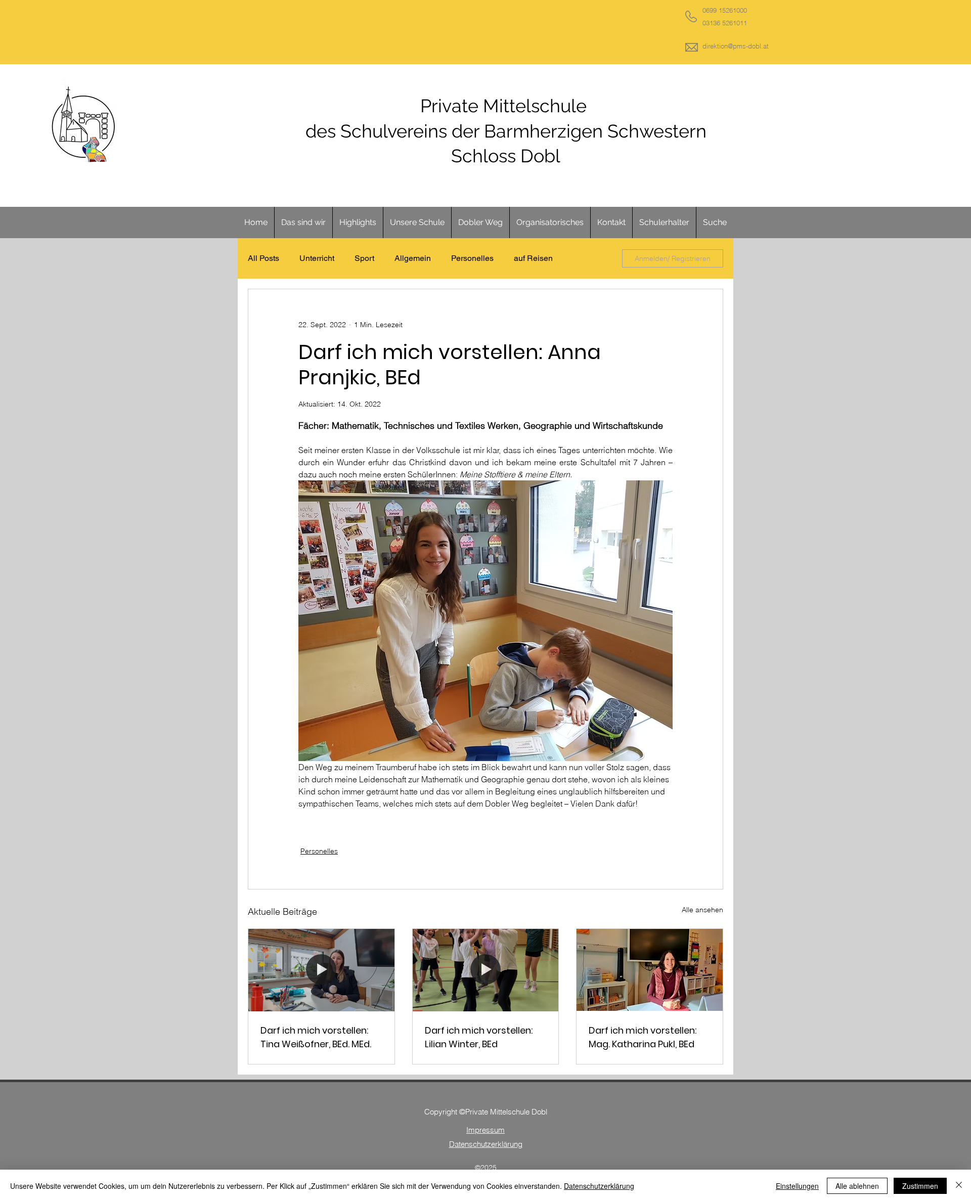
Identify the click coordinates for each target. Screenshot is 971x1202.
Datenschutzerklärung (599, 1186)
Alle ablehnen (857, 1186)
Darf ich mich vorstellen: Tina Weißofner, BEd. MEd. (315, 1037)
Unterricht (316, 258)
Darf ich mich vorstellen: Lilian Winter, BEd (479, 1037)
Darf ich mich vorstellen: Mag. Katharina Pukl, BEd (642, 1037)
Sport (364, 258)
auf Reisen (533, 258)
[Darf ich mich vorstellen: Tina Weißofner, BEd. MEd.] (321, 970)
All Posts (263, 258)
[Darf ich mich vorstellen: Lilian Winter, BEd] (486, 970)
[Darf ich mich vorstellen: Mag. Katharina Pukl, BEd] (650, 970)
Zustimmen (920, 1186)
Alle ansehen (702, 909)
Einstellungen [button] (797, 1186)
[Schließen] (959, 1186)
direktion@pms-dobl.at (735, 46)
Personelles (472, 258)
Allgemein (412, 258)
